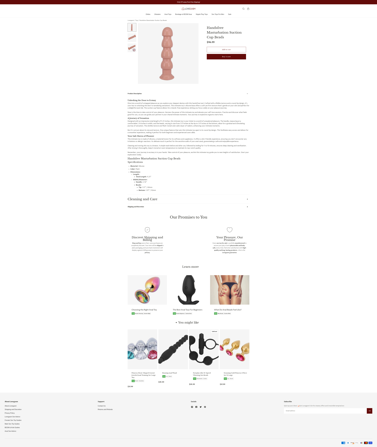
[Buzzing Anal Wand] (173, 349)
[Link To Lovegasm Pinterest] (205, 407)
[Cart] (248, 9)
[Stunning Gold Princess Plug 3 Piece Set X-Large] (234, 349)
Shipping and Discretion (136, 207)
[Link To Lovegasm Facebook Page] (196, 407)
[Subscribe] (369, 411)
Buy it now (226, 57)
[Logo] (188, 8)
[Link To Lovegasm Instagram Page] (192, 407)
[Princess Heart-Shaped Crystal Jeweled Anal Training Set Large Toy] (142, 349)
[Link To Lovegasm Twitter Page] (201, 407)
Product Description (135, 94)
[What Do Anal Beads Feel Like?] (188, 296)
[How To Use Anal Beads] (229, 296)
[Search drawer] (243, 9)
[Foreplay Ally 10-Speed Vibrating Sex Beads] (204, 349)
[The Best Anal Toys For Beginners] (147, 296)
